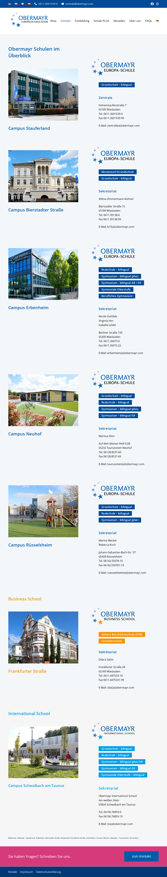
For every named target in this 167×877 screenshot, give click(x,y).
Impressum (26, 871)
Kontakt (12, 871)
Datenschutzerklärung (48, 871)
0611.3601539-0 (48, 3)
